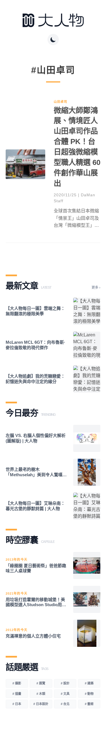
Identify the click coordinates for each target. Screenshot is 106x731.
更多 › (96, 288)
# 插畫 (16, 693)
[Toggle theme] (53, 39)
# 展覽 (40, 683)
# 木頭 (40, 693)
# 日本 (16, 704)
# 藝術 (89, 704)
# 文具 (65, 693)
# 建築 (89, 683)
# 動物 (89, 693)
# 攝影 (16, 683)
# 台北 (65, 704)
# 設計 (65, 683)
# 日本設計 (40, 704)
